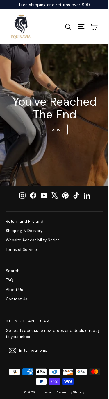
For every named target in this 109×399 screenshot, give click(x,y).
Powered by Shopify (70, 392)
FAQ (9, 280)
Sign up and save (29, 321)
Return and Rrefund (24, 221)
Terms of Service (21, 249)
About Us (14, 289)
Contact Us (17, 298)
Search (12, 270)
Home (55, 129)
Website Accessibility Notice (33, 240)
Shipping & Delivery (24, 230)
